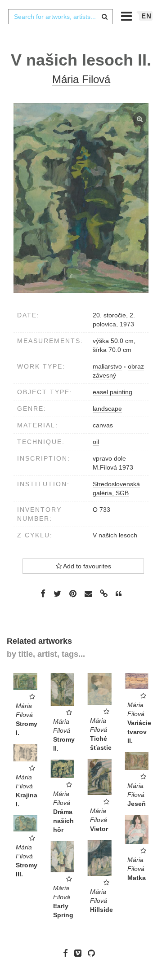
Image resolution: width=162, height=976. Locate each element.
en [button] (146, 16)
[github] (93, 953)
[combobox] (60, 16)
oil (96, 441)
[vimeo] (80, 953)
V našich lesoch (115, 535)
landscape (107, 408)
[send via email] (88, 594)
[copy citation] (118, 594)
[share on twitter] (57, 593)
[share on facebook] (43, 593)
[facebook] (67, 953)
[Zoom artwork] (81, 198)
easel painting (112, 392)
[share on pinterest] (73, 593)
